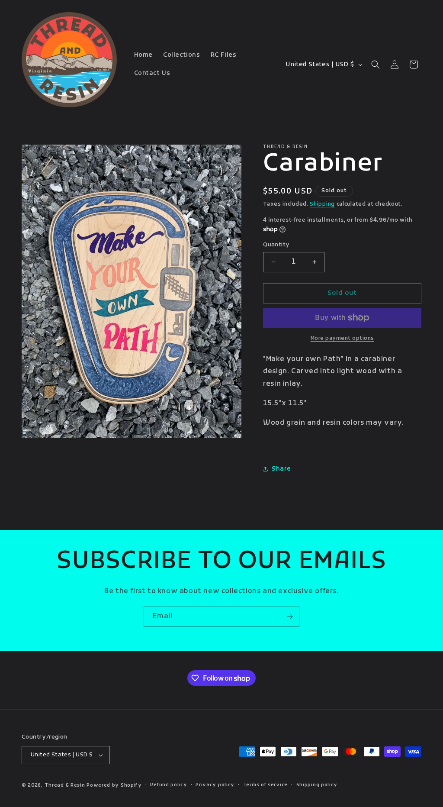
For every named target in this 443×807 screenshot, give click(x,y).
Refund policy (168, 785)
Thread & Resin (65, 785)
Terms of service (265, 785)
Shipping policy (317, 785)
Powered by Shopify (114, 785)
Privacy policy (215, 785)
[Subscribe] (289, 617)
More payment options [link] (342, 338)
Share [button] (281, 469)
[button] (375, 64)
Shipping (322, 204)
